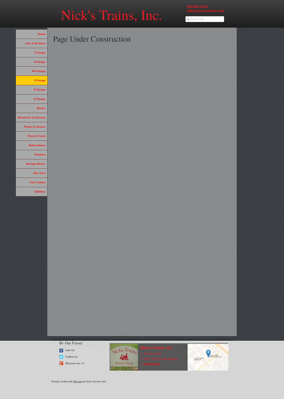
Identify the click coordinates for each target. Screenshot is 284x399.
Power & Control (34, 126)
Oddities (39, 191)
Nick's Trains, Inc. (111, 14)
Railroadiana (37, 145)
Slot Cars (39, 173)
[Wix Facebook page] (61, 350)
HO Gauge (38, 71)
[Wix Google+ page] (61, 363)
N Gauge (39, 61)
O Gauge (39, 89)
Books (41, 108)
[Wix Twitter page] (61, 357)
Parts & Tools (36, 136)
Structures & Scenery (31, 117)
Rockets (40, 154)
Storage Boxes (35, 163)
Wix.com (77, 381)
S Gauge (39, 80)
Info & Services (35, 43)
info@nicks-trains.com (205, 11)
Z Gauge (39, 52)
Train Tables (37, 182)
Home (41, 34)
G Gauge (39, 98)
